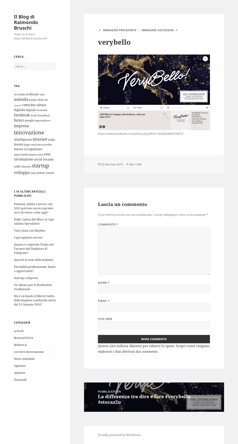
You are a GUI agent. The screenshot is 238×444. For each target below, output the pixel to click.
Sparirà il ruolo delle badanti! (33, 260)
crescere (17, 105)
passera (33, 154)
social (38, 159)
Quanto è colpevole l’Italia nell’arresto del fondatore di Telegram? (34, 249)
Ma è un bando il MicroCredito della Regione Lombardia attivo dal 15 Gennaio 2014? (35, 300)
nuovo (18, 149)
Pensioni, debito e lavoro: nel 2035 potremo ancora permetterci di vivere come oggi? (34, 208)
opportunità (21, 154)
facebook (22, 114)
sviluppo (22, 172)
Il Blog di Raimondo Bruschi (26, 22)
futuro (19, 120)
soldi (17, 166)
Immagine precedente (119, 30)
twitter (40, 173)
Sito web (105, 319)
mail (33, 144)
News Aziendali (24, 359)
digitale (19, 110)
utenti (50, 173)
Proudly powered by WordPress (119, 435)
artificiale (32, 94)
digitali (30, 110)
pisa (41, 154)
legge (27, 144)
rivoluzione (23, 159)
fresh (33, 115)
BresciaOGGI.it (23, 338)
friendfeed (43, 115)
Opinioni (19, 366)
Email (104, 301)
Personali (20, 380)
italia (51, 139)
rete (47, 154)
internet (40, 139)
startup (40, 165)
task (33, 173)
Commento (108, 224)
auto (42, 94)
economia (41, 110)
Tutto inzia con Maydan (29, 230)
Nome (104, 283)
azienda (21, 99)
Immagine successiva (157, 30)
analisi (21, 94)
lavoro (18, 144)
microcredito (44, 144)
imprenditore (43, 120)
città (40, 100)
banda (32, 99)
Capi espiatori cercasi (28, 237)
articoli (19, 331)
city (46, 99)
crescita (28, 104)
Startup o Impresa (26, 278)
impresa (21, 125)
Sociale (48, 159)
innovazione (29, 132)
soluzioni (26, 166)
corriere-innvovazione (29, 352)
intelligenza (23, 139)
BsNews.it (20, 345)
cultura (41, 105)
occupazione (33, 149)
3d (15, 94)
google (29, 120)
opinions (19, 373)
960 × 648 (135, 164)
